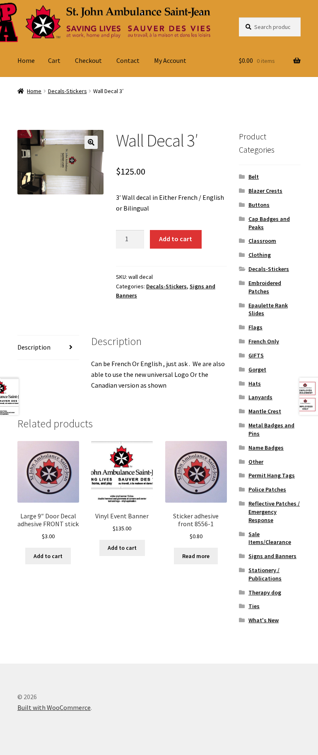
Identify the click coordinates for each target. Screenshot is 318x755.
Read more (196, 556)
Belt (253, 176)
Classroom (262, 240)
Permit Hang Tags (271, 475)
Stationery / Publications (265, 574)
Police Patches (267, 489)
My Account (170, 60)
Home (26, 60)
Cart (54, 60)
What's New (263, 620)
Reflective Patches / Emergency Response (274, 512)
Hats (254, 383)
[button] (91, 142)
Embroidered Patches (264, 287)
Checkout (88, 60)
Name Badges (266, 447)
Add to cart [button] (48, 556)
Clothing (259, 255)
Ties (254, 606)
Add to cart (175, 239)
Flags (255, 327)
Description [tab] (34, 347)
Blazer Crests (265, 190)
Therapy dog (264, 592)
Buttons (259, 205)
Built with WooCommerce (54, 707)
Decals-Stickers (67, 91)
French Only (263, 341)
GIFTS (256, 355)
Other (255, 461)
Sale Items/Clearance (269, 538)
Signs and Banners (272, 556)
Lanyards (260, 397)
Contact (128, 60)
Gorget (257, 369)
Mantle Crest (264, 411)
